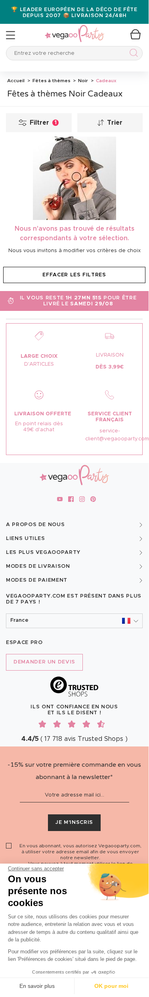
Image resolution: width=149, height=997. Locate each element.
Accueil (16, 80)
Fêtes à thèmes (51, 80)
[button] (74, 620)
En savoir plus (37, 986)
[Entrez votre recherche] (132, 54)
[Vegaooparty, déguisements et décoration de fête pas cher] (74, 29)
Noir (82, 80)
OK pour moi (111, 986)
